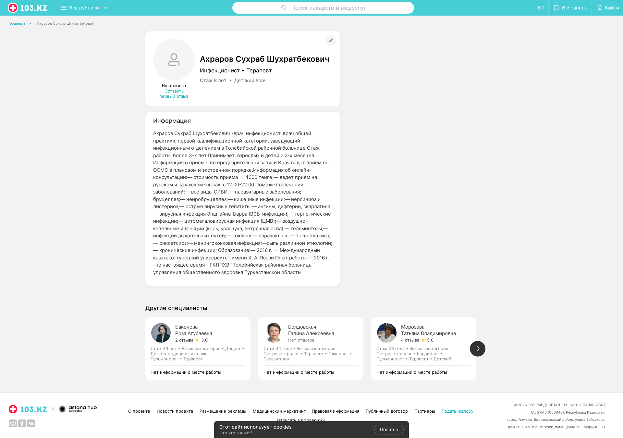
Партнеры (424, 411)
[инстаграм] (13, 423)
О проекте (139, 411)
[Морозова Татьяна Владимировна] (427, 348)
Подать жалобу (457, 411)
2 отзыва (184, 340)
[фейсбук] (22, 423)
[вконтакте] (31, 423)
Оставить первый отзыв (174, 93)
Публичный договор (387, 411)
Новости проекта (175, 411)
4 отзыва (410, 340)
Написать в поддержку (301, 420)
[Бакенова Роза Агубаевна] (201, 348)
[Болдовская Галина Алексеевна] (314, 348)
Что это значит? (235, 432)
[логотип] (28, 8)
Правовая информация (335, 411)
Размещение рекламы (223, 411)
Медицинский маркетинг (279, 411)
